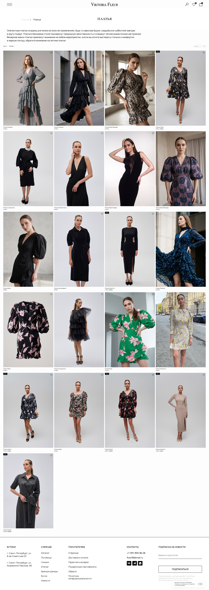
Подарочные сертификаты (82, 566)
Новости (45, 580)
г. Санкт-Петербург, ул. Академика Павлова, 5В (19, 564)
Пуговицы (46, 557)
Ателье (44, 566)
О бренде (73, 553)
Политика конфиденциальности (80, 577)
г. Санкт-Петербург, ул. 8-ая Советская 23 (19, 555)
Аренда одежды (49, 571)
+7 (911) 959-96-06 (136, 553)
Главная (25, 19)
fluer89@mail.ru (135, 557)
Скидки (45, 562)
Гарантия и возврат (78, 562)
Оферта (72, 571)
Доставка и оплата (78, 557)
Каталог (45, 553)
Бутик (44, 576)
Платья (37, 19)
